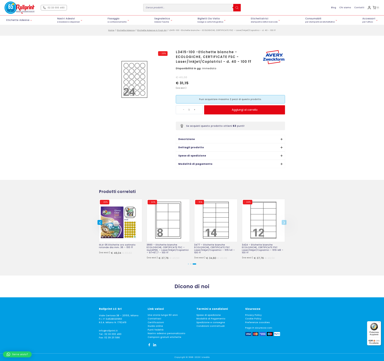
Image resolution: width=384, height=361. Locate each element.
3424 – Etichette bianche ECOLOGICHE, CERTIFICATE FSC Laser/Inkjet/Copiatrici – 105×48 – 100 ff (262, 248)
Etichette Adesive (126, 30)
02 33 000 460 (113, 334)
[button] (230, 139)
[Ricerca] (237, 7)
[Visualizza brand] (273, 57)
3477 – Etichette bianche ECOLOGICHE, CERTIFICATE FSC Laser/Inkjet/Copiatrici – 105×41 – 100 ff (214, 248)
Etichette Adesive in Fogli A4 (152, 30)
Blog (333, 7)
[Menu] (379, 323)
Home (111, 30)
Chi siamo (345, 7)
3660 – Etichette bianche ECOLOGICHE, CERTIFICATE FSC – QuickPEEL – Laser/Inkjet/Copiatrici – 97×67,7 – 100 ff (168, 248)
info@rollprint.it (108, 330)
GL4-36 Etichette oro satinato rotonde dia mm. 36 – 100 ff (117, 246)
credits (206, 357)
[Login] (369, 7)
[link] (120, 229)
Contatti (359, 7)
